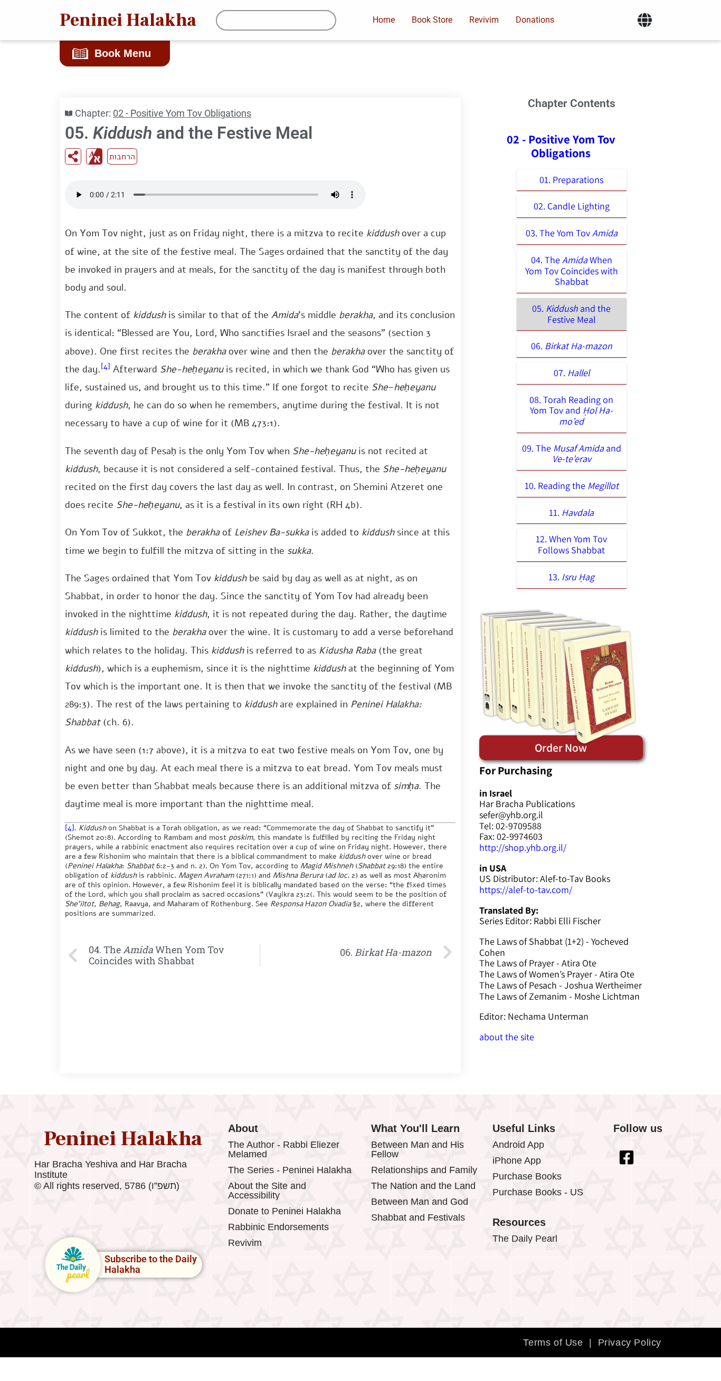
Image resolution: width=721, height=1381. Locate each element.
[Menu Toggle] (645, 20)
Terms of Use (553, 1342)
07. (572, 373)
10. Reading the (572, 485)
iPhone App (516, 1160)
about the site (506, 1037)
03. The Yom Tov (572, 233)
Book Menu (122, 53)
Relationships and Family (424, 1170)
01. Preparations (571, 180)
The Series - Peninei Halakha (290, 1170)
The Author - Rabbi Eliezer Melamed (283, 1149)
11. (571, 512)
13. (571, 577)
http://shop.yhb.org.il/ (522, 847)
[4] (105, 366)
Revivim (245, 1243)
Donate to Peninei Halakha (284, 1211)
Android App (518, 1144)
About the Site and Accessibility (267, 1191)
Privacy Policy (629, 1342)
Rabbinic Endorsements (278, 1227)
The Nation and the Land (423, 1186)
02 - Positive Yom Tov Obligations (182, 113)
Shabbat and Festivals (418, 1217)
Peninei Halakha (128, 20)
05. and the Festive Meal (571, 313)
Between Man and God (419, 1201)
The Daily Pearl (524, 1238)
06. (571, 346)
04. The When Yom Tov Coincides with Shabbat (571, 270)
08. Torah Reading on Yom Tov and (571, 410)
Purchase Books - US (537, 1192)
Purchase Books (527, 1176)
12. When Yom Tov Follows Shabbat (571, 544)
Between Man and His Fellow (417, 1149)
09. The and (571, 453)
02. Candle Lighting (572, 206)
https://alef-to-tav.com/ (525, 890)
